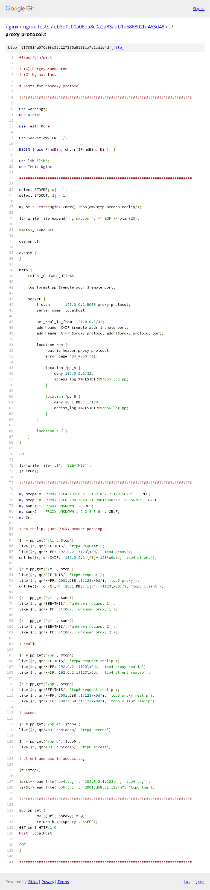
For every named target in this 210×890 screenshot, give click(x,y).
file (117, 47)
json (200, 881)
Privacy (48, 881)
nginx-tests (36, 26)
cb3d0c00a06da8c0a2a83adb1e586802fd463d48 (109, 26)
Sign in (199, 8)
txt (187, 881)
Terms (63, 881)
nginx (11, 26)
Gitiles (33, 881)
